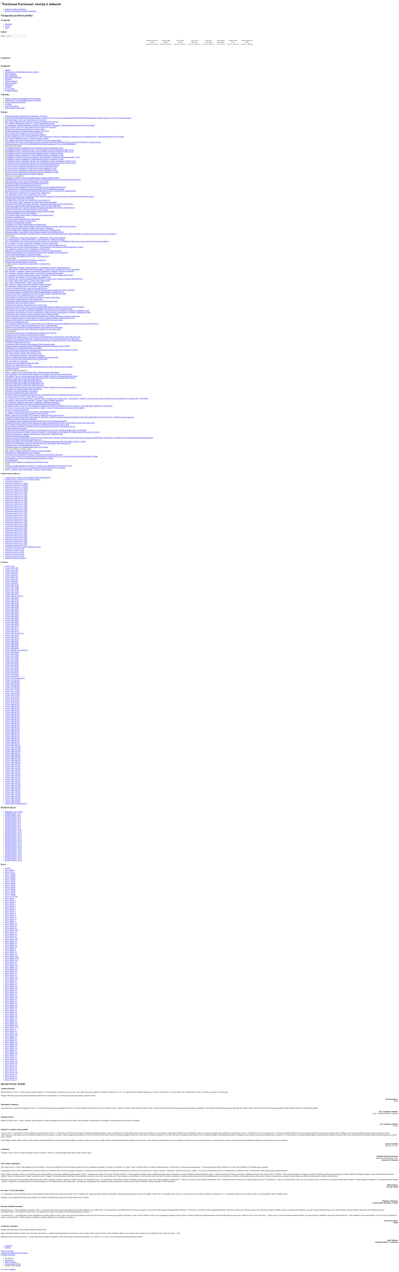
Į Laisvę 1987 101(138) (12, 747)
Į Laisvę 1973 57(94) (12, 667)
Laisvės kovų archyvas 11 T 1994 (16, 494)
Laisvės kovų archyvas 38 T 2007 (16, 545)
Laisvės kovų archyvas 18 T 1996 (16, 507)
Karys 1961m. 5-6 (11, 975)
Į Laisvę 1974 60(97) (12, 673)
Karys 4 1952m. (10, 879)
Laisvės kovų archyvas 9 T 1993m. (16, 491)
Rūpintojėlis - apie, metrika (14, 812)
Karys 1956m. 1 (10, 921)
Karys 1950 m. (10, 870)
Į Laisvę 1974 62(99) (12, 676)
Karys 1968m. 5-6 (11, 1040)
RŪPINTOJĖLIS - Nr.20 (13, 849)
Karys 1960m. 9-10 (11, 969)
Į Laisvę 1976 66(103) (12, 682)
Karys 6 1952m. (10, 883)
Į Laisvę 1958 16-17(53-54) (14, 596)
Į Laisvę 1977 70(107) (12, 689)
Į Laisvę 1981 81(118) (12, 710)
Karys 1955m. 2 (10, 902)
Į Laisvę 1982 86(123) (12, 719)
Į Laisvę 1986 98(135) (12, 742)
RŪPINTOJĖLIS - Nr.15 (13, 840)
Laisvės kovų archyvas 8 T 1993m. (16, 489)
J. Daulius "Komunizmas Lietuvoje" (17, 410)
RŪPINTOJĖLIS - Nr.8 (13, 827)
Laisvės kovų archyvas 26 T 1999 (16, 522)
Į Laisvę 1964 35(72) (12, 629)
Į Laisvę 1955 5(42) (11, 575)
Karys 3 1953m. (10, 894)
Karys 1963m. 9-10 (11, 997)
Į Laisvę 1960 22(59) (12, 605)
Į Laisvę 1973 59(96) (12, 671)
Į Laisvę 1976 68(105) (12, 686)
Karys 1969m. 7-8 (11, 1052)
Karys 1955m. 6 (10, 909)
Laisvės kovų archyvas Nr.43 (14, 552)
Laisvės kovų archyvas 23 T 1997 (16, 517)
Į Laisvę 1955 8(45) (11, 581)
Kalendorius (9, 85)
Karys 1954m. (9, 898)
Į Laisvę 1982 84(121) (12, 716)
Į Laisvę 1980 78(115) (12, 704)
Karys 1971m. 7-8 (11, 1070)
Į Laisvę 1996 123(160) (12, 788)
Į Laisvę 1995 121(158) (12, 785)
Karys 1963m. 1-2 (11, 990)
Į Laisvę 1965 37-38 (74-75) (14, 633)
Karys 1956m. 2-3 (11, 922)
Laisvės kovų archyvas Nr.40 (14, 550)
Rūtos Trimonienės (11, 75)
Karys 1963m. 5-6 (11, 994)
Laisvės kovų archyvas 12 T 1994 (16, 496)
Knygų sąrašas (10, 89)
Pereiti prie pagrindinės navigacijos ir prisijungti (20, 11)
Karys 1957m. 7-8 (11, 937)
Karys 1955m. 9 (10, 915)
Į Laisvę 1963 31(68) (12, 622)
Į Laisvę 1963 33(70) (12, 626)
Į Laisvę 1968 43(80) (12, 643)
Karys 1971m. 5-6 (11, 1068)
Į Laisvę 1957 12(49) (12, 588)
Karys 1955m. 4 (10, 906)
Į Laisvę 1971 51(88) (12, 656)
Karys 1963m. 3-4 (11, 992)
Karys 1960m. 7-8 (11, 967)
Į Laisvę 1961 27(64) (12, 615)
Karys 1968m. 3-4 (11, 1038)
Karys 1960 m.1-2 (11, 962)
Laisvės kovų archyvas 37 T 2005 (16, 543)
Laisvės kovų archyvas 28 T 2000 (16, 526)
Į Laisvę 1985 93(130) (12, 732)
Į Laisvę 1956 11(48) (12, 586)
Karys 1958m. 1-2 (11, 941)
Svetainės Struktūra (11, 90)
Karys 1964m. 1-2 (11, 999)
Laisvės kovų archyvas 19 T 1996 (16, 509)
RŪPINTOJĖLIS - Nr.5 (13, 821)
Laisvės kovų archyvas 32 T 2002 (16, 534)
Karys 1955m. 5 (10, 907)
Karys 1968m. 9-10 (11, 1044)
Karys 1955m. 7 (10, 911)
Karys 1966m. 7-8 (11, 1023)
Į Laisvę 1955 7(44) (11, 579)
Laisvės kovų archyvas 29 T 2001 (16, 528)
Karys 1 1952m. (10, 874)
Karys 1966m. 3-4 (11, 1020)
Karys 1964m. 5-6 (11, 1003)
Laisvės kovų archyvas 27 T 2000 (16, 524)
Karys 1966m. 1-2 (11, 1018)
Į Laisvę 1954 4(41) (11, 573)
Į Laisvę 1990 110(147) (12, 764)
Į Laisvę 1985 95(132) (12, 736)
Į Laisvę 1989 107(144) (12, 759)
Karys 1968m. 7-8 (11, 1042)
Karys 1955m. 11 (10, 919)
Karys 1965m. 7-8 (11, 1014)
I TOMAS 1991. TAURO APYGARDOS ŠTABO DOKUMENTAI (28, 477)
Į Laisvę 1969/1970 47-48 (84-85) (16, 650)
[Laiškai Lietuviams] (8, 1255)
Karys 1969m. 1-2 (11, 1046)
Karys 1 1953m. (10, 891)
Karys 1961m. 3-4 (11, 973)
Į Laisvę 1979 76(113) (12, 701)
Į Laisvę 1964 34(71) (12, 628)
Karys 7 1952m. (10, 885)
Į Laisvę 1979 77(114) (12, 702)
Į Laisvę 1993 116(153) (12, 775)
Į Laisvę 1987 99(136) (12, 744)
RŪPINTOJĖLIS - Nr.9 (13, 828)
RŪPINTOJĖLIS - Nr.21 (13, 851)
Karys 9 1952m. (10, 889)
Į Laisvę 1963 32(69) (12, 624)
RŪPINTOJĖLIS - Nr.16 (13, 841)
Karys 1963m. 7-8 (11, 995)
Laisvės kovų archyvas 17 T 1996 (16, 506)
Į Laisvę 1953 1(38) (11, 568)
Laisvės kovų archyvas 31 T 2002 (16, 532)
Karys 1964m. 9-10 (11, 1007)
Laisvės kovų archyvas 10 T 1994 (16, 492)
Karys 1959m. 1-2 (11, 952)
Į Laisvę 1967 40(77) (12, 637)
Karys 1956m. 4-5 (11, 924)
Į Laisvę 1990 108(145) (12, 760)
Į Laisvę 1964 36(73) (12, 631)
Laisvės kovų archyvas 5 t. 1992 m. (16, 483)
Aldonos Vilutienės (11, 81)
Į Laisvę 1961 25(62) (12, 611)
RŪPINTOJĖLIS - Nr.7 (13, 825)
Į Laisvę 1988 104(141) (12, 753)
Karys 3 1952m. (10, 878)
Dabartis (7, 70)
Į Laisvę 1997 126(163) (12, 794)
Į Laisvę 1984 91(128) (12, 729)
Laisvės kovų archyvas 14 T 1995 (16, 500)
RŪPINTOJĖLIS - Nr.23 (13, 855)
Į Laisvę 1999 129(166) (12, 800)
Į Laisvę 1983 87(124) (12, 721)
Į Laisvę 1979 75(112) (12, 699)
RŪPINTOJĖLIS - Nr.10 (13, 830)
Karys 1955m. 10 (10, 917)
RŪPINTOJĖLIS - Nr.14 (13, 838)
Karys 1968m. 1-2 (11, 1037)
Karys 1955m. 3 (10, 904)
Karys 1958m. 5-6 (11, 945)
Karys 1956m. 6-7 (11, 926)
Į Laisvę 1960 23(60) (12, 607)
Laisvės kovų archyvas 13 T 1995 (16, 498)
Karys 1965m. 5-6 (11, 1012)
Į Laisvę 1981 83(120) (12, 714)
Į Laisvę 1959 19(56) (12, 600)
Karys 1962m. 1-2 (11, 980)
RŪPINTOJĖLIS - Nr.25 (13, 858)
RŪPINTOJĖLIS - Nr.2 (13, 815)
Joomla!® (12, 1269)
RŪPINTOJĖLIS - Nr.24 (13, 856)
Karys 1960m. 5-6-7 (11, 965)
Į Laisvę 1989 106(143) (12, 757)
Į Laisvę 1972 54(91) (12, 661)
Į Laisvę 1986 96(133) (12, 738)
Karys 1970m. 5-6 (11, 1059)
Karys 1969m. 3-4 (11, 1048)
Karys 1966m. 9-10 (11, 1025)
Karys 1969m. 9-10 (11, 1053)
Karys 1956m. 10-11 (11, 930)
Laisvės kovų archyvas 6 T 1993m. (16, 485)
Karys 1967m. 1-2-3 (11, 1027)
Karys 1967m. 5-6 (11, 1031)
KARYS (8, 868)
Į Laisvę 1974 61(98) (12, 674)
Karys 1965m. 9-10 (11, 1016)
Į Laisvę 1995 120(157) (12, 783)
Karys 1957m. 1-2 (11, 932)
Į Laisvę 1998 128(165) (12, 798)
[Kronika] (14, 1253)
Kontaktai (8, 87)
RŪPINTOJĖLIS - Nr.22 (13, 853)
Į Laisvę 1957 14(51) (12, 592)
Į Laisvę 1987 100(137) (12, 745)
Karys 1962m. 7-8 (11, 986)
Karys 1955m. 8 (10, 913)
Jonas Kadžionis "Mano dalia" (15, 108)
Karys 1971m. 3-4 (11, 1066)
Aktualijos (8, 79)
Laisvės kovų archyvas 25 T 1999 (16, 520)
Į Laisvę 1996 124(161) (12, 790)
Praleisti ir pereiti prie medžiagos (15, 9)
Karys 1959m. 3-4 (11, 954)
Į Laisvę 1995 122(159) (12, 787)
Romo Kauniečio (10, 74)
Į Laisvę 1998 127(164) (12, 796)
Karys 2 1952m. (10, 876)
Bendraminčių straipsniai (13, 77)
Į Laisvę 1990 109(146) (12, 762)
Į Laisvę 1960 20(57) (12, 601)
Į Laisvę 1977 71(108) (12, 691)
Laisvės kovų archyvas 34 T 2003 (16, 537)
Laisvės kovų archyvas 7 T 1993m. (16, 487)
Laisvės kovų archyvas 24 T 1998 (16, 519)
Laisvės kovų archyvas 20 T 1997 (16, 511)
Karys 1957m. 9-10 (11, 939)
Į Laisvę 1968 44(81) (12, 644)
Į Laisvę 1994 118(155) (12, 779)
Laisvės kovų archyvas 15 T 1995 (16, 502)
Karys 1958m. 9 (10, 949)
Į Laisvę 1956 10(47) (12, 585)
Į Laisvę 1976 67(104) (12, 684)
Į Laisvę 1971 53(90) (12, 659)
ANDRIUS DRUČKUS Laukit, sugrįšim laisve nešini (23, 547)
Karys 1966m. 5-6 (11, 1022)
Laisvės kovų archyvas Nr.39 (14, 549)
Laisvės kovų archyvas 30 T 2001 (16, 530)
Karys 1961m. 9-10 (11, 979)
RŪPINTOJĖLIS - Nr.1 (13, 813)
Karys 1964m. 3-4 (11, 1001)
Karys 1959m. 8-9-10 (12, 958)
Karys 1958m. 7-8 (11, 947)
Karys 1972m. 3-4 (11, 1076)
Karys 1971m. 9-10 (11, 1072)
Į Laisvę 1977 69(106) (12, 687)
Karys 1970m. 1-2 (11, 1055)
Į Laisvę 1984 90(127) (12, 727)
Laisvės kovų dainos (11, 106)
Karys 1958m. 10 (10, 951)
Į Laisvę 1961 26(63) (12, 613)
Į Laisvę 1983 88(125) (12, 723)
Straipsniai (8, 24)
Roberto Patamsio (11, 83)
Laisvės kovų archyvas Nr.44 (14, 554)
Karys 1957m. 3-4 (11, 934)
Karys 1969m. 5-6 (11, 1050)
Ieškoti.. (3, 36)
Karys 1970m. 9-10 (11, 1063)
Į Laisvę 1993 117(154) (12, 777)
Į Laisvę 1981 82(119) (12, 712)
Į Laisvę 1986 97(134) (12, 740)
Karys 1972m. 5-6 (11, 1078)
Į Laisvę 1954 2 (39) (11, 570)
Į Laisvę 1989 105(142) (12, 755)
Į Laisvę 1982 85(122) (12, 717)
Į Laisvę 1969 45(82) (12, 646)
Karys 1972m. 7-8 (11, 1080)
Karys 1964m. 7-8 (11, 1005)
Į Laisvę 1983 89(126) (12, 725)
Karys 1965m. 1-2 (11, 1008)
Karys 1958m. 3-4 (11, 943)
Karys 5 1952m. (10, 881)
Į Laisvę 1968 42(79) (12, 641)
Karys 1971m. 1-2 (11, 1065)
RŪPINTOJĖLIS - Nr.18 (13, 845)
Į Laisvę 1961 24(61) (12, 609)
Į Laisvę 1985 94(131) (12, 734)
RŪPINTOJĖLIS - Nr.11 (13, 832)
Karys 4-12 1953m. (11, 896)
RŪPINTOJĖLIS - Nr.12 (13, 834)
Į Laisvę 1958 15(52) (12, 594)
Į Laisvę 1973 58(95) (12, 669)
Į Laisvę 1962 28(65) (12, 616)
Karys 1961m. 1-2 (11, 971)
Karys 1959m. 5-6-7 (11, 956)
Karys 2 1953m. (10, 893)
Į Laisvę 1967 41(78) (12, 639)
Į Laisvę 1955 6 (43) (11, 577)
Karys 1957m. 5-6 (11, 936)
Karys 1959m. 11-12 (11, 960)
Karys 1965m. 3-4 (11, 1010)
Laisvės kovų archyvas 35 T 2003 (16, 539)
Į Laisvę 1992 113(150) (12, 770)
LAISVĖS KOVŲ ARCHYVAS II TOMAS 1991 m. (23, 479)
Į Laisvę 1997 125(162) (12, 792)
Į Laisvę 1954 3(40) (11, 572)
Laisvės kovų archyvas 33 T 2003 (16, 535)
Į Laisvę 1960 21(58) (12, 603)
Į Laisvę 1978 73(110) (12, 695)
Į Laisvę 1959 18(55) (12, 598)
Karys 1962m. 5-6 (11, 984)
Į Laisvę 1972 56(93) (12, 665)
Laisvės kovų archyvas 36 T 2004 (16, 541)
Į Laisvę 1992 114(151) (12, 772)
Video (7, 28)
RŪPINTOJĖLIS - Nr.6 (13, 823)
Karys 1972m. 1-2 (11, 1074)
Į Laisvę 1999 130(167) (12, 802)
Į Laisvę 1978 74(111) (12, 697)
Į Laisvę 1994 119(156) (12, 781)
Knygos (7, 26)
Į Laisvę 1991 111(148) (12, 766)
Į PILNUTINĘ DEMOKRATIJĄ (16, 803)
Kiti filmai (8, 104)
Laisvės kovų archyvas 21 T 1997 (16, 513)
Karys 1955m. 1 (10, 900)
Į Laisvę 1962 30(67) (12, 620)
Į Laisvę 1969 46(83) (12, 648)
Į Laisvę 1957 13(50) (12, 590)
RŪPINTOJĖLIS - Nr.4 (13, 819)
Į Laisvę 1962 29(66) (12, 618)
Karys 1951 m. (10, 872)
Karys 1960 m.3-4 (11, 964)
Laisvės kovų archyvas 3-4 (14, 481)
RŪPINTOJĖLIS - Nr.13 (13, 836)
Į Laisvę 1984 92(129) (12, 731)
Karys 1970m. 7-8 (11, 1061)
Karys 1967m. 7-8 (11, 1033)
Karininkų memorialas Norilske (15, 558)
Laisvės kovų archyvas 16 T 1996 (16, 504)
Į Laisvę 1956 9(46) (11, 583)
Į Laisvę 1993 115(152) (12, 774)
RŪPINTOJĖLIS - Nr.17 (13, 843)
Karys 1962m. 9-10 (11, 988)
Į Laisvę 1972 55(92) (12, 663)
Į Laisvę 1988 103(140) (12, 751)
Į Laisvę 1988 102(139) (12, 749)
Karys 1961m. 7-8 (11, 977)
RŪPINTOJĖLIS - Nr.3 (13, 817)
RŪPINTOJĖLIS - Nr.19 (13, 847)
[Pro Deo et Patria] (7, 1251)
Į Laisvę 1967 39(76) (12, 635)
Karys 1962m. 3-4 (11, 982)
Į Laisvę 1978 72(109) (12, 693)
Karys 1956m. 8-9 (11, 928)
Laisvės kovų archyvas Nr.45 (14, 556)
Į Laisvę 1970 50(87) (12, 654)
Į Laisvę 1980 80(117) (12, 708)
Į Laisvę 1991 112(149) (12, 768)
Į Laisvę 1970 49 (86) (12, 652)
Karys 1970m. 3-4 (11, 1057)
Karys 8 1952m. (10, 887)
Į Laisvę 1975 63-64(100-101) (15, 678)
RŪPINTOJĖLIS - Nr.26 (13, 860)
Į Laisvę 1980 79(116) (12, 706)
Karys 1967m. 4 (10, 1029)
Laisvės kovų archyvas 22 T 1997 (16, 515)
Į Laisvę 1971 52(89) (12, 658)
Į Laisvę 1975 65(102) (12, 680)
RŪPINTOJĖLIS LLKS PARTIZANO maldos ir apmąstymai (25, 260)
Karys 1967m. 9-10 (11, 1035)
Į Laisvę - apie (9, 566)
